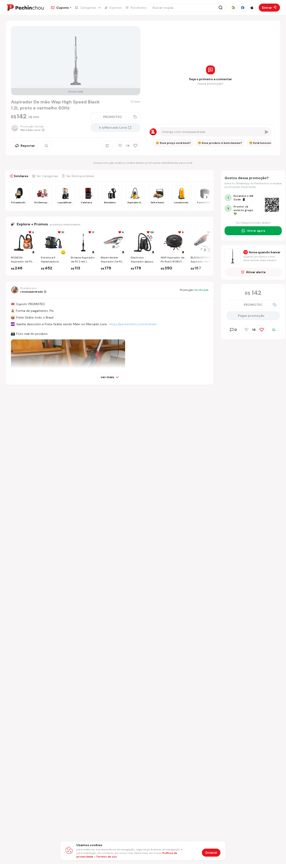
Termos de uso (106, 856)
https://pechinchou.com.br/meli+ (133, 324)
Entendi (211, 853)
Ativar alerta (255, 272)
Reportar (28, 146)
